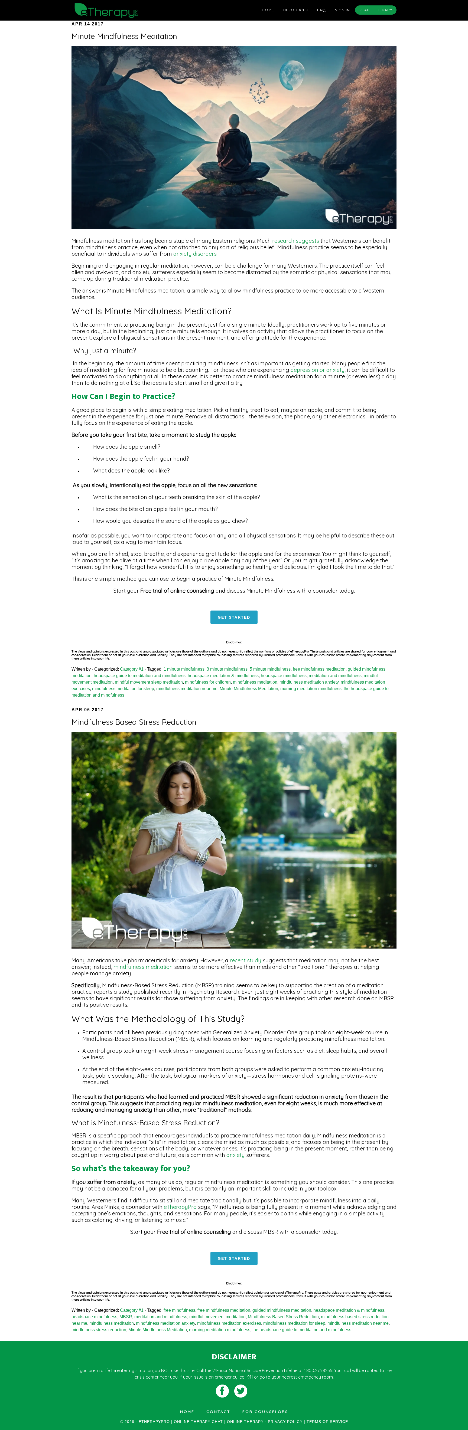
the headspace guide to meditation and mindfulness (301, 1329)
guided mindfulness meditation (281, 1310)
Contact (218, 1411)
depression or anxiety (318, 369)
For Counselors (265, 1411)
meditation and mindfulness (335, 675)
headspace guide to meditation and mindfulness (140, 675)
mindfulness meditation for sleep (123, 688)
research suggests (295, 240)
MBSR (125, 1316)
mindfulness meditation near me (186, 688)
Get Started (234, 617)
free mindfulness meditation (319, 669)
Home (187, 1411)
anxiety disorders (194, 253)
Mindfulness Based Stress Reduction (134, 722)
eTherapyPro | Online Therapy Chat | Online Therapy (120, 10)
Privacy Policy (285, 1421)
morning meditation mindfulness (311, 688)
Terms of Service (327, 1421)
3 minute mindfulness (227, 669)
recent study (245, 960)
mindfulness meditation (255, 682)
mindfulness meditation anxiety (309, 682)
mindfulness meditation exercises (229, 1323)
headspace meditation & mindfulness (223, 675)
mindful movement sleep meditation (149, 682)
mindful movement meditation (217, 1316)
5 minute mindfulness (270, 669)
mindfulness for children (208, 682)
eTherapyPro (180, 1206)
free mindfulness (179, 1310)
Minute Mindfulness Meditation (124, 36)
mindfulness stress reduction (99, 1329)
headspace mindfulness (284, 675)
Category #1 (132, 669)
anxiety (235, 1155)
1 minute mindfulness (184, 669)
